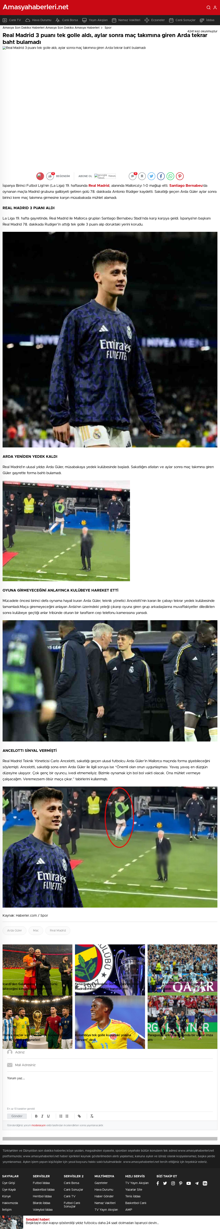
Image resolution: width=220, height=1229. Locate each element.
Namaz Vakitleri (129, 20)
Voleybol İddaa (42, 1209)
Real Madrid (58, 930)
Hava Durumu (41, 20)
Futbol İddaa (41, 1183)
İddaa (210, 20)
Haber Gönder (104, 1196)
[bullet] (67, 1116)
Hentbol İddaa (42, 1196)
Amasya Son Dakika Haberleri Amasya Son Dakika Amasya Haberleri (51, 27)
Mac (36, 930)
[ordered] (61, 1116)
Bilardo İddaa (41, 1203)
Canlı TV (15, 20)
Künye (6, 1196)
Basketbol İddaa (43, 1189)
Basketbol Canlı (135, 1203)
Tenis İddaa (132, 1196)
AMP (128, 1209)
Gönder (17, 1116)
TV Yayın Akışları (106, 1209)
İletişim (7, 1209)
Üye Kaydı (9, 1189)
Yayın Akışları (98, 20)
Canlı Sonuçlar (186, 20)
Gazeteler (101, 1183)
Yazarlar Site (133, 1189)
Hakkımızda (10, 1203)
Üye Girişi (8, 1183)
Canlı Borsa (70, 20)
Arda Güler (14, 930)
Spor (108, 27)
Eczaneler (158, 20)
